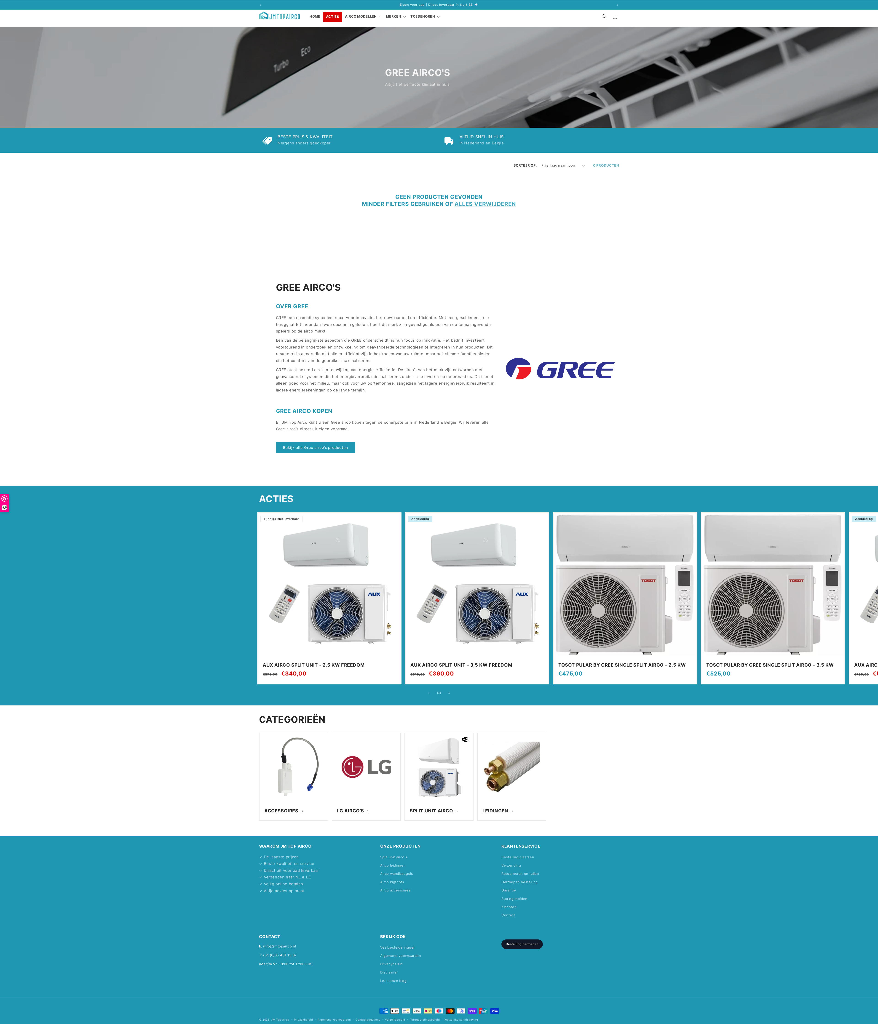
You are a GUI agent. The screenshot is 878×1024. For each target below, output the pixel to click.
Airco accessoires (395, 890)
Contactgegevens (368, 1019)
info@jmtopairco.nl (279, 946)
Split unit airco (431, 811)
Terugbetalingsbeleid (425, 1019)
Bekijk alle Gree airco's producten (315, 447)
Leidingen (495, 811)
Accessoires (281, 811)
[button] (362, 17)
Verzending (511, 865)
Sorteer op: (525, 165)
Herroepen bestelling (519, 882)
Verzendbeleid (395, 1019)
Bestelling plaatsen (517, 857)
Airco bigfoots (392, 882)
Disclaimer (389, 973)
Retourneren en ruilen (520, 874)
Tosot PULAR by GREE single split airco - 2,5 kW (622, 665)
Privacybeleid (391, 964)
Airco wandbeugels (396, 874)
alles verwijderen (485, 204)
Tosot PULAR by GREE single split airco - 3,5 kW (770, 665)
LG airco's (350, 811)
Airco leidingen (393, 865)
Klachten (509, 907)
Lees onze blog (393, 981)
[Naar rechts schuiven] (449, 693)
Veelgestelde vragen (398, 948)
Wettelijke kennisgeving (461, 1019)
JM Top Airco (280, 1019)
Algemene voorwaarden (400, 956)
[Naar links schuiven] (429, 693)
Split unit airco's (393, 857)
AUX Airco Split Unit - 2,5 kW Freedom (313, 665)
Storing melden (514, 899)
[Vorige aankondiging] (260, 4)
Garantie (508, 890)
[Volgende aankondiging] (618, 4)
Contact (508, 915)
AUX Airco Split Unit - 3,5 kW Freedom (461, 665)
